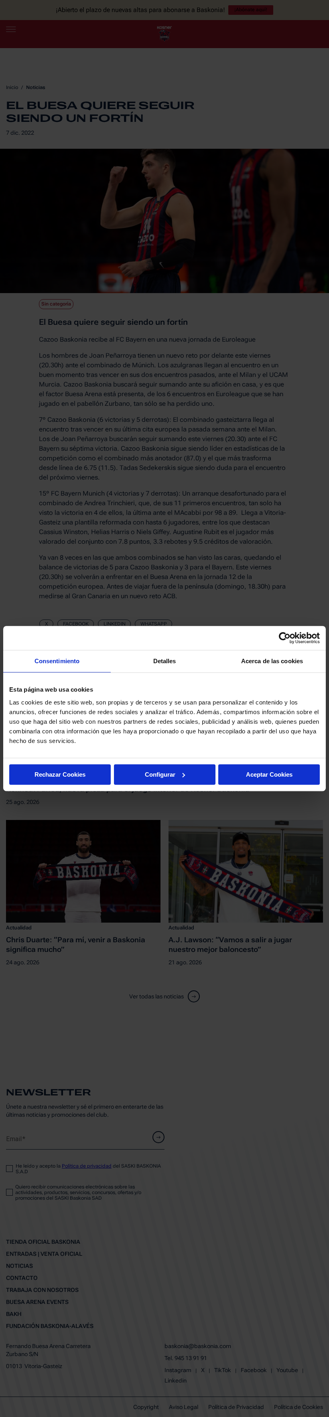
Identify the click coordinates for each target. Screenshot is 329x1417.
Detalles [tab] (164, 661)
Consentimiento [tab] (57, 661)
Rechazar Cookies (60, 774)
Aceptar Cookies (269, 774)
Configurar (160, 774)
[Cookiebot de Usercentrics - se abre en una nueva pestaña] (285, 638)
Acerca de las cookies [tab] (272, 661)
